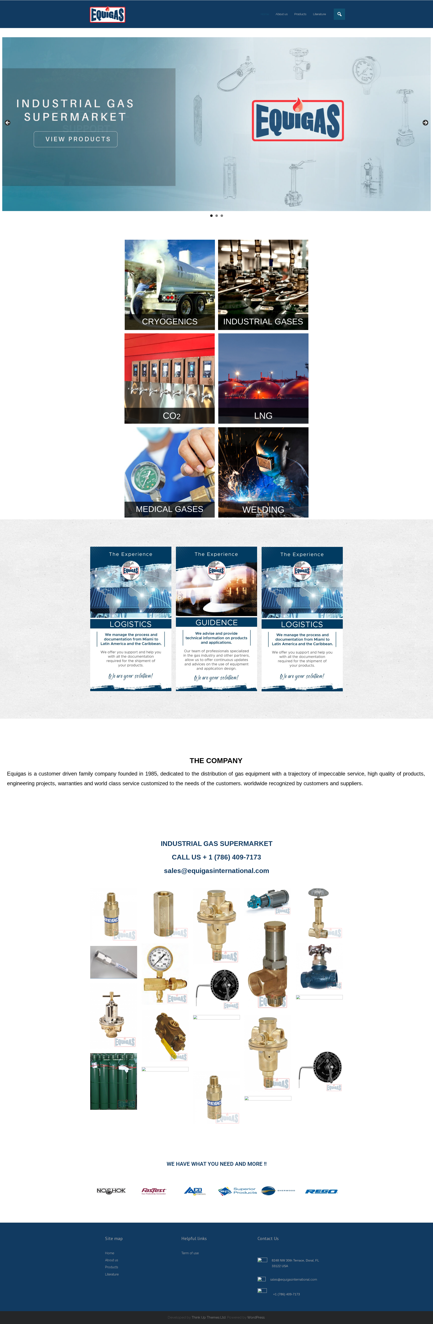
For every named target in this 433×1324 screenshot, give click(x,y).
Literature (112, 1274)
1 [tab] (211, 215)
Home (109, 1253)
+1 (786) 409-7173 (286, 1294)
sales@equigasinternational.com (293, 1279)
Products (111, 1267)
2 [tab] (216, 215)
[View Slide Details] (216, 124)
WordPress (256, 1317)
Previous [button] (8, 123)
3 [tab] (222, 215)
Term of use (190, 1253)
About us (111, 1260)
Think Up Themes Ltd (209, 1317)
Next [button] (425, 123)
